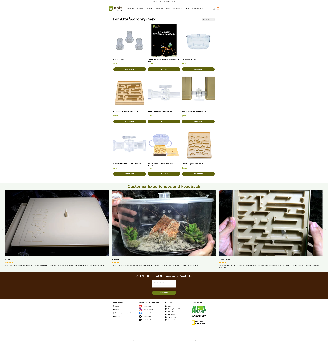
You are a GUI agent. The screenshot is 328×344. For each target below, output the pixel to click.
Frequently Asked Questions (124, 313)
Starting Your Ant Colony (176, 309)
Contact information (157, 340)
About (117, 309)
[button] (210, 9)
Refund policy (176, 340)
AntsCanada (147, 306)
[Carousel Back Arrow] (2, 229)
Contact (118, 316)
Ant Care (171, 311)
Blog (169, 306)
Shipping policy (168, 340)
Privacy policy (195, 340)
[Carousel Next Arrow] (325, 229)
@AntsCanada (148, 309)
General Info (171, 320)
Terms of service (186, 340)
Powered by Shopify (145, 340)
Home (117, 306)
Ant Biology (171, 314)
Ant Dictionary (172, 317)
